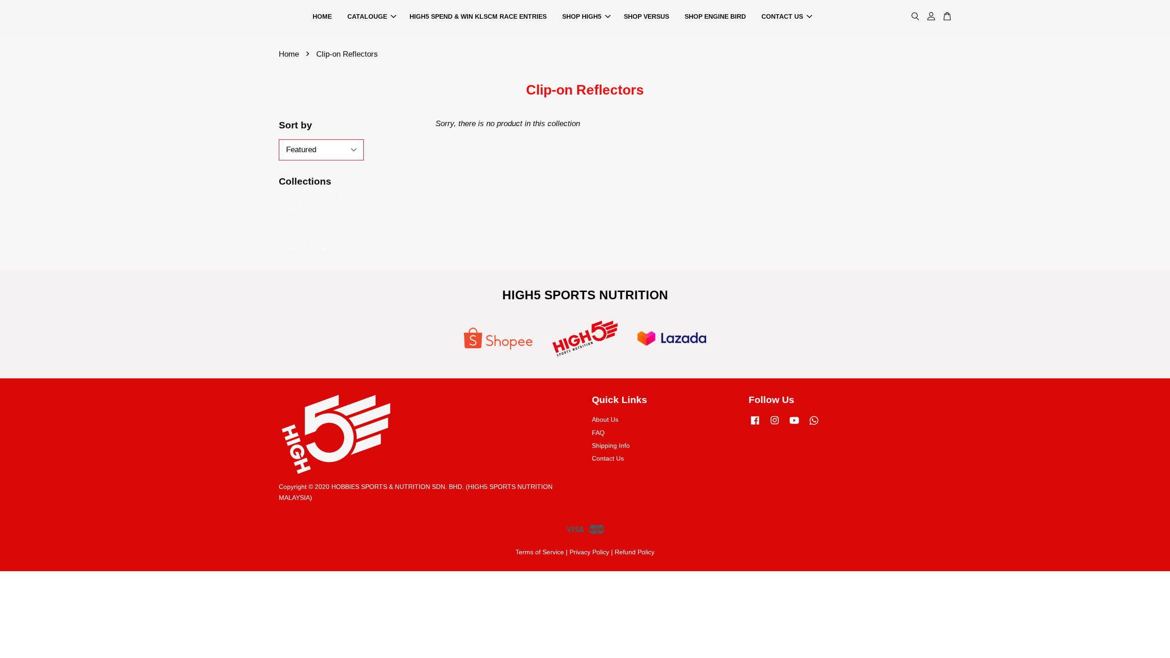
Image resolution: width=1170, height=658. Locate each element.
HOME (322, 16)
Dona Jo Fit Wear (309, 248)
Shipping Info (611, 445)
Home (289, 54)
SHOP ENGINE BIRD (715, 16)
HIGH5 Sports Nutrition (318, 195)
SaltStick (294, 235)
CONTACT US (782, 16)
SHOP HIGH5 (581, 16)
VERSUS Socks (306, 208)
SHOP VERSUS (646, 16)
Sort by (295, 125)
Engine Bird (298, 222)
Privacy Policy (589, 552)
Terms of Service (540, 552)
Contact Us (608, 458)
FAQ (598, 432)
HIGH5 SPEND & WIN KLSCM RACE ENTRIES (478, 16)
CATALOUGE (367, 16)
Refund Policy (634, 552)
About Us (605, 419)
